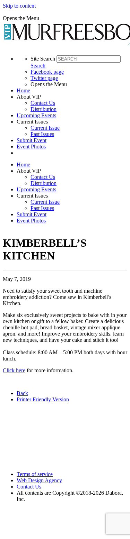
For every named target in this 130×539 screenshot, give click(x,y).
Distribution (44, 109)
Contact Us (43, 103)
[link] (72, 91)
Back (22, 393)
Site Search (43, 59)
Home (23, 90)
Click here (14, 370)
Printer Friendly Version (43, 399)
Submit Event (31, 140)
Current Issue (45, 128)
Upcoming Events (36, 115)
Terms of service (35, 474)
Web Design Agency (39, 480)
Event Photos (31, 146)
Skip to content (19, 6)
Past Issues (42, 134)
